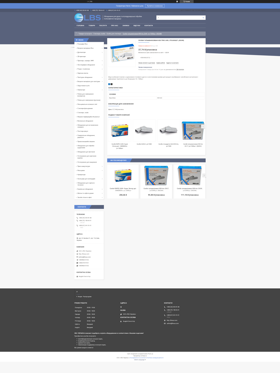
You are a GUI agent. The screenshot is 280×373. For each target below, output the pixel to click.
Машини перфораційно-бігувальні (88, 117)
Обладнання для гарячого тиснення (86, 184)
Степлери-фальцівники (85, 108)
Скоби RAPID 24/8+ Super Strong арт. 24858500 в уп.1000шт (120, 146)
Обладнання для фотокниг (86, 152)
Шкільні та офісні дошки (85, 193)
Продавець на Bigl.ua (140, 356)
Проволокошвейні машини (86, 141)
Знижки (125, 25)
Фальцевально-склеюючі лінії (87, 104)
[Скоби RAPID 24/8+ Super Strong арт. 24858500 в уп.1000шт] (119, 130)
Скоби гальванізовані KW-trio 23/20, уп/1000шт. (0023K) (189, 189)
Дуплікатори (81, 52)
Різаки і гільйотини (83, 69)
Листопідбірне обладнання (86, 65)
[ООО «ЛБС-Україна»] (87, 17)
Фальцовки (81, 170)
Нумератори (81, 174)
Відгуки (137, 25)
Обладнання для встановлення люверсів (87, 126)
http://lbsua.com (84, 254)
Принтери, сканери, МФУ (85, 60)
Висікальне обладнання (85, 121)
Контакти (148, 25)
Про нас (114, 25)
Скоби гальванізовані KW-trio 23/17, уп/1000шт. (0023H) (156, 189)
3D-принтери (81, 56)
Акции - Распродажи (84, 296)
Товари (92, 25)
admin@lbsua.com (85, 257)
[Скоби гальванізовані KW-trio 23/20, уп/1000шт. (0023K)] (190, 175)
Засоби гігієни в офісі (84, 197)
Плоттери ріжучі (82, 131)
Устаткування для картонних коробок (86, 157)
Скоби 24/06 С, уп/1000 (144, 144)
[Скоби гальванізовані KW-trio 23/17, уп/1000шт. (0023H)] (193, 130)
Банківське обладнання (85, 189)
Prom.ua (150, 354)
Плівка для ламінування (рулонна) (88, 100)
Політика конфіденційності (155, 358)
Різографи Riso (82, 44)
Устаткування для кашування (87, 162)
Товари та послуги (85, 34)
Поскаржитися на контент (138, 358)
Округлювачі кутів (83, 85)
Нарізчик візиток (82, 73)
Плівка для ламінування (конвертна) (85, 95)
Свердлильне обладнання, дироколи (86, 136)
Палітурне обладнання (84, 77)
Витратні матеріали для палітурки (88, 81)
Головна (80, 25)
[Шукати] (203, 17)
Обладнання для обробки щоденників (85, 146)
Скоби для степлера (114, 34)
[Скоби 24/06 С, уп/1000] (144, 130)
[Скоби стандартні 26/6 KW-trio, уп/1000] (168, 130)
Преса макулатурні (83, 166)
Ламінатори (81, 90)
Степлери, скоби (99, 34)
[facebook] (109, 84)
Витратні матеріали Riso (85, 48)
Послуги (103, 25)
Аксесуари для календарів (86, 179)
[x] (111, 84)
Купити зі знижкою (155, 6)
